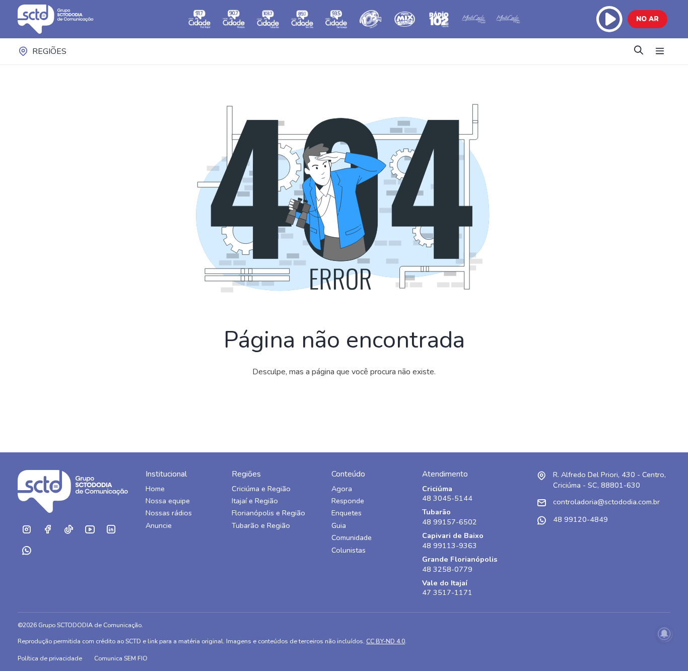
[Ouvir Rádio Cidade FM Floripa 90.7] (233, 19)
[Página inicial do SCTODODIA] (65, 19)
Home (155, 489)
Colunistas (348, 550)
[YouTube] (89, 529)
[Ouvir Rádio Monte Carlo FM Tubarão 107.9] (473, 19)
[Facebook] (47, 529)
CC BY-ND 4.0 (385, 641)
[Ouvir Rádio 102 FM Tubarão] (439, 19)
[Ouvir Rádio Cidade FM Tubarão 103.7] (268, 19)
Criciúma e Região (261, 489)
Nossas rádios (169, 513)
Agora (341, 489)
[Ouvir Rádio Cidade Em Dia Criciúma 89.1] (302, 19)
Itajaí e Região (255, 501)
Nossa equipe (168, 501)
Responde (347, 501)
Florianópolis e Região (268, 513)
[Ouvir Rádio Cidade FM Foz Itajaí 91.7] (199, 19)
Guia (338, 525)
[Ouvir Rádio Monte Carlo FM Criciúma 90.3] (507, 19)
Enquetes (346, 513)
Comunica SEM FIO (121, 658)
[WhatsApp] (26, 550)
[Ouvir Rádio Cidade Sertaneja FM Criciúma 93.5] (336, 19)
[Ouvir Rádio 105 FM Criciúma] (370, 19)
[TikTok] (68, 529)
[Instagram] (26, 529)
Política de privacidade (50, 658)
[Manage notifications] (664, 634)
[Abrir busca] (638, 51)
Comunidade (351, 538)
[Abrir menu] (659, 51)
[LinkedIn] (110, 529)
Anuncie (159, 525)
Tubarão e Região (261, 525)
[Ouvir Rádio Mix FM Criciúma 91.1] (405, 19)
